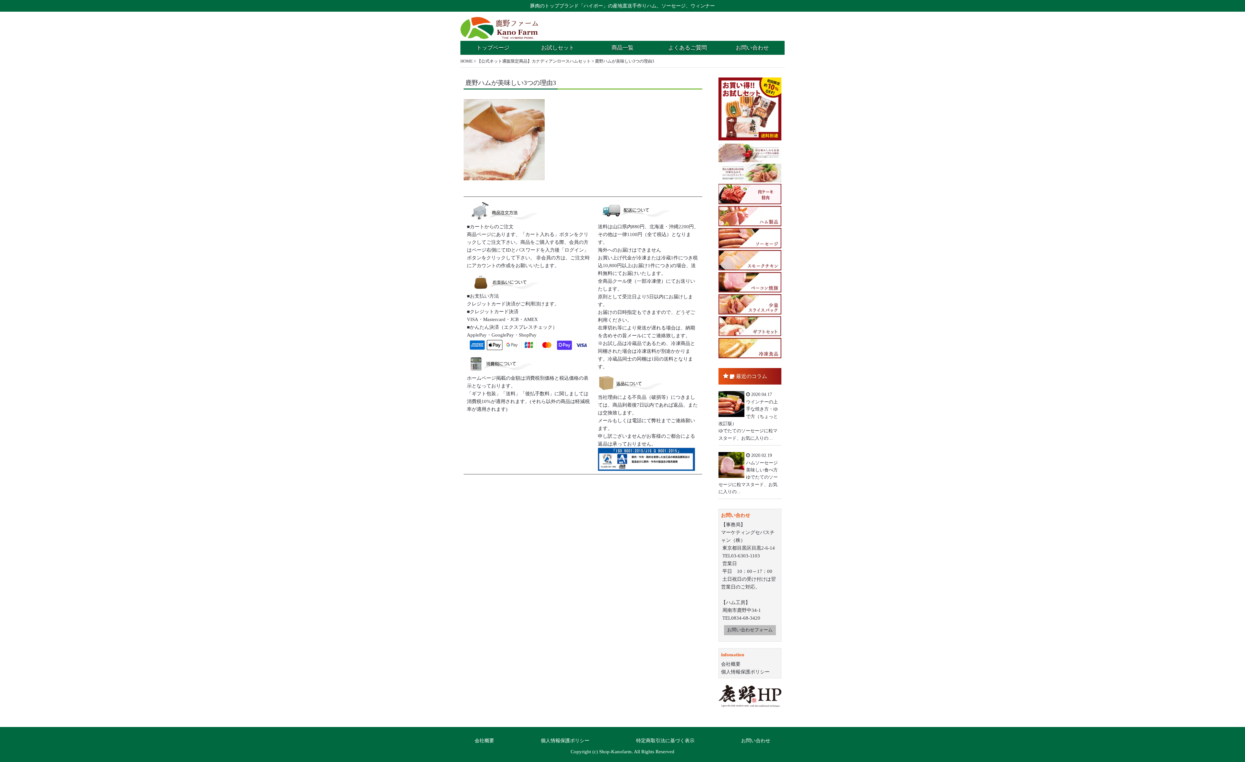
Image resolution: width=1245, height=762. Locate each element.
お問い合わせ (752, 48)
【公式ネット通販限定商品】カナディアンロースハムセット (534, 61)
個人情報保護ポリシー (745, 671)
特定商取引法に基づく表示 (665, 740)
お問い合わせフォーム (750, 629)
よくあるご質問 (687, 48)
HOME (466, 61)
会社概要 (731, 664)
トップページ (492, 48)
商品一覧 (622, 48)
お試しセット (557, 48)
